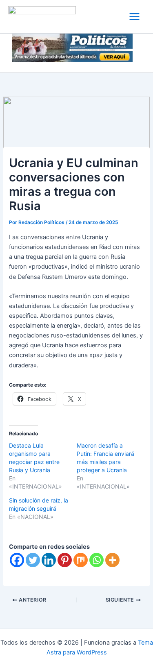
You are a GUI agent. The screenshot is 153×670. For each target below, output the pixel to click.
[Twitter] (33, 560)
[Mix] (80, 560)
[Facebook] (17, 560)
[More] (112, 560)
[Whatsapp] (96, 560)
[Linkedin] (49, 560)
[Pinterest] (65, 560)
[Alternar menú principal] (134, 16)
